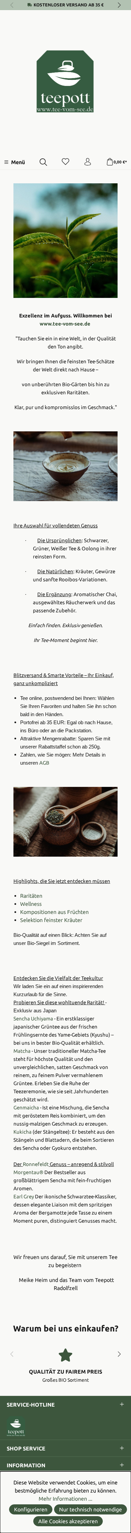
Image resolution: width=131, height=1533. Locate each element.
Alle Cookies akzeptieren (68, 1521)
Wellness (31, 904)
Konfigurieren (30, 1509)
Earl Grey (23, 1196)
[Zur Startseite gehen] (65, 81)
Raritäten (31, 896)
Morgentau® (28, 1172)
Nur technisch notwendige (90, 1509)
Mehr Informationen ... (65, 1499)
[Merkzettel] (65, 162)
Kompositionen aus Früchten (54, 912)
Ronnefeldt (36, 1164)
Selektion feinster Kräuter (51, 920)
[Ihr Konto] (87, 162)
